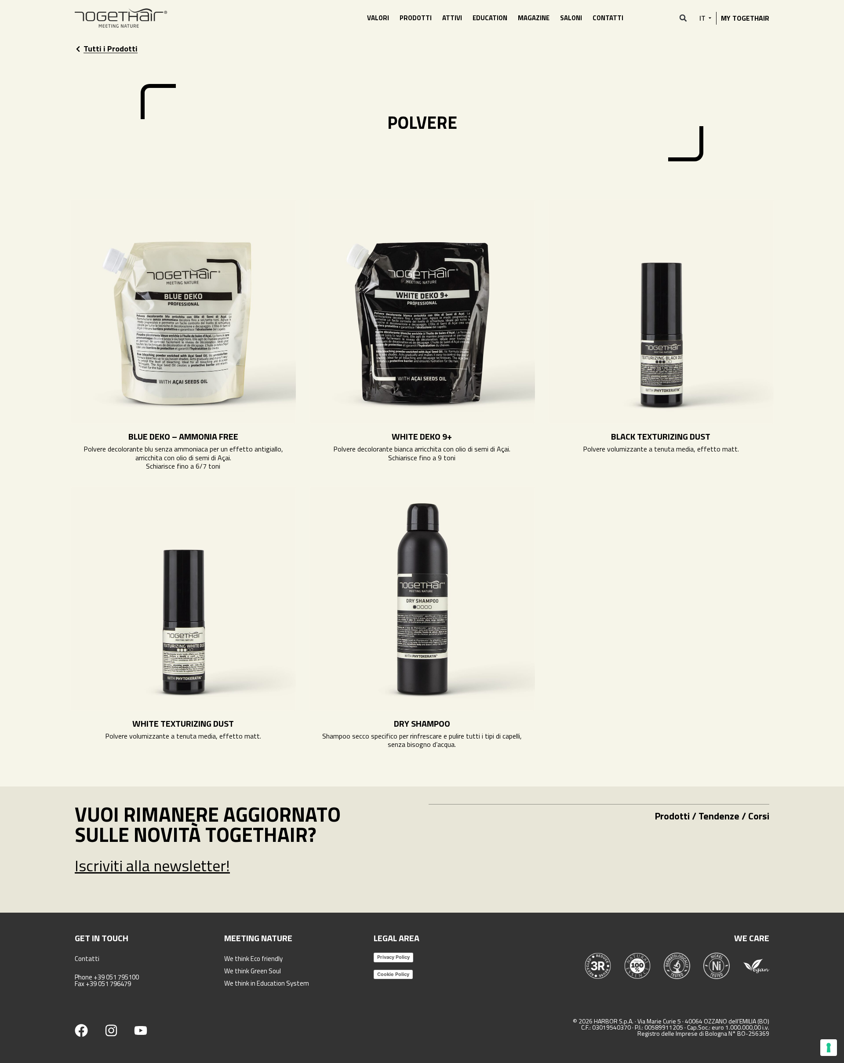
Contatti (608, 18)
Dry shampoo (422, 723)
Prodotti (416, 18)
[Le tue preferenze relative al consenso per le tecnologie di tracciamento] (828, 1047)
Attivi (452, 18)
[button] (683, 18)
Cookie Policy (393, 974)
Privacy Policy (393, 957)
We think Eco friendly (253, 959)
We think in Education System (266, 983)
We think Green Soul (252, 971)
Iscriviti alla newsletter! (152, 865)
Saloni (571, 18)
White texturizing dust (183, 723)
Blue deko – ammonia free (183, 436)
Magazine (533, 18)
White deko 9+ (422, 436)
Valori (378, 18)
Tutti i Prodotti (111, 49)
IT (702, 18)
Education (490, 18)
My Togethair (745, 18)
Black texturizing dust (660, 436)
